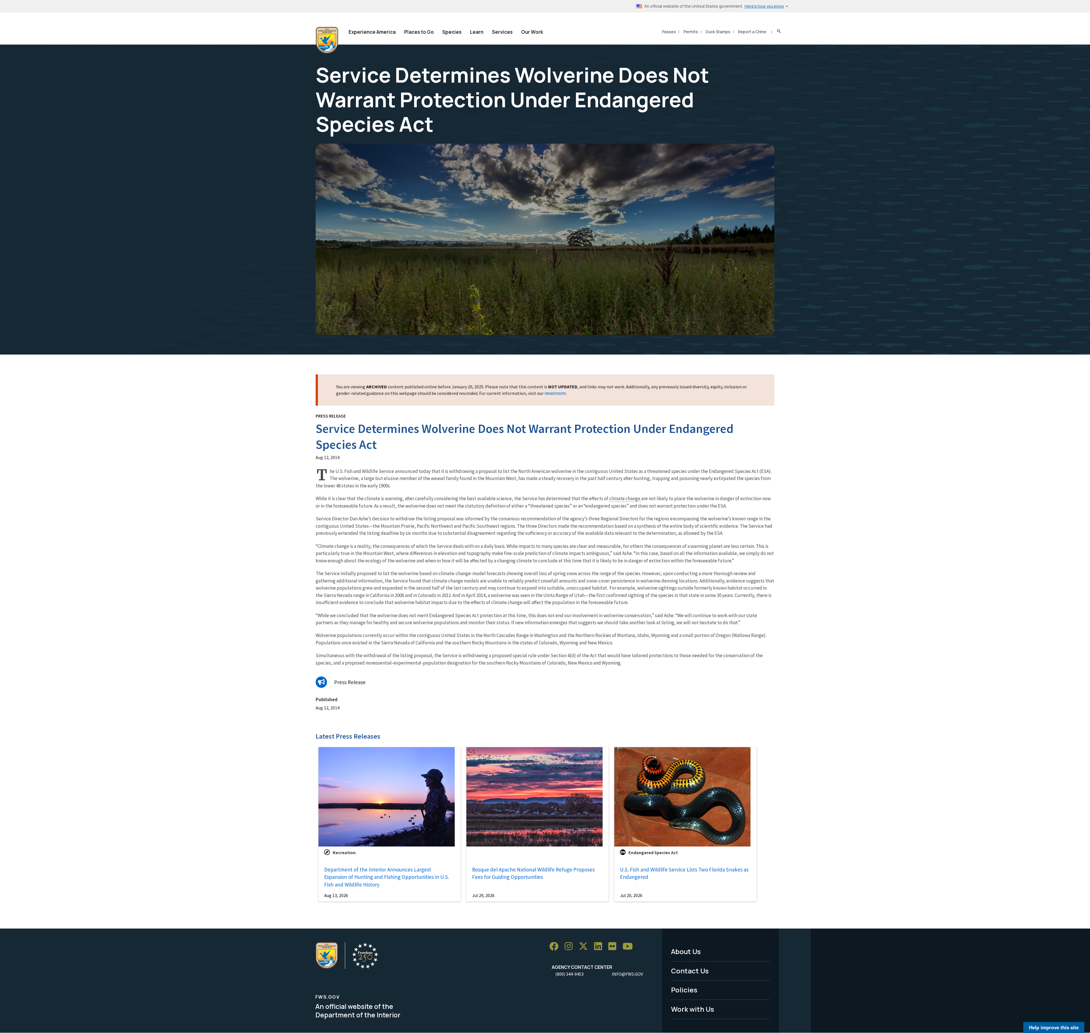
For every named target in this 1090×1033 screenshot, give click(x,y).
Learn (476, 32)
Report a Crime (752, 31)
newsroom (555, 393)
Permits (691, 31)
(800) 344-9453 (569, 974)
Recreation (344, 852)
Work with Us (692, 1009)
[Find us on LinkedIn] (600, 946)
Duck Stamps (718, 31)
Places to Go (419, 32)
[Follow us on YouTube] (629, 946)
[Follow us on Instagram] (571, 946)
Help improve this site (1054, 1027)
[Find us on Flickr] (614, 946)
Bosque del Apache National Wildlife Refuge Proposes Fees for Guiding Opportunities (533, 873)
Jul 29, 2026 (483, 895)
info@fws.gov (627, 974)
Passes (669, 31)
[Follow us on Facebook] (555, 946)
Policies (684, 989)
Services (502, 32)
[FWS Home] (327, 40)
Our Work (532, 32)
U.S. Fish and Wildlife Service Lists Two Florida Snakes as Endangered (684, 873)
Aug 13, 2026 (336, 895)
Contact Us (690, 970)
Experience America (372, 32)
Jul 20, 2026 (631, 895)
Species (452, 32)
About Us (686, 951)
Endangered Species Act (653, 852)
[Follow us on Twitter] (585, 946)
